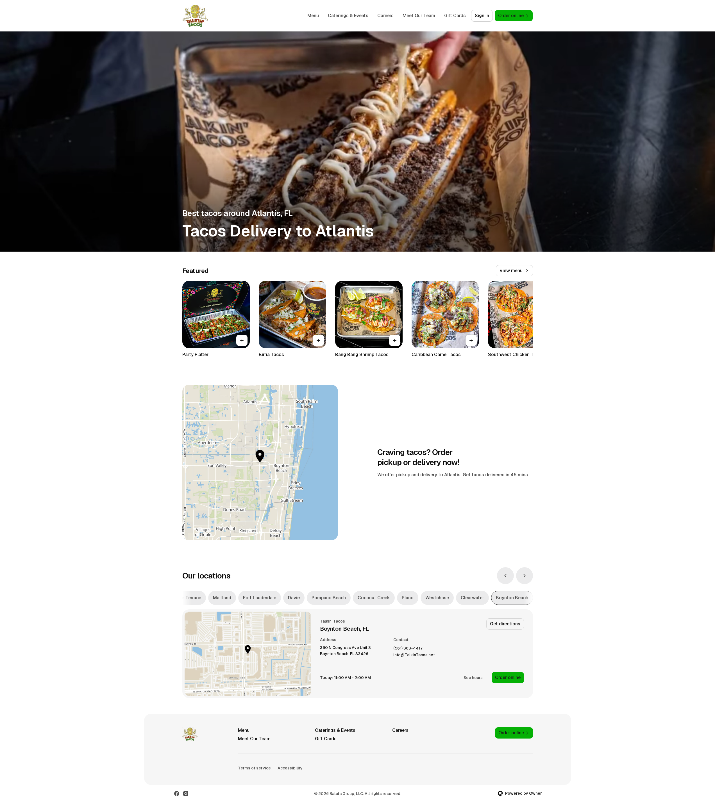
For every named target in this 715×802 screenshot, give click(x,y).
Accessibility (290, 768)
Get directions (505, 624)
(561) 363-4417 (408, 648)
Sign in (482, 16)
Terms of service (254, 768)
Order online (508, 677)
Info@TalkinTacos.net (414, 655)
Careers (385, 16)
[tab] (185, 598)
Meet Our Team (419, 16)
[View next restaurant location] (524, 575)
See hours (473, 677)
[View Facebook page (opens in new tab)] (176, 793)
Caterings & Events (348, 16)
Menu (313, 16)
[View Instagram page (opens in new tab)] (185, 793)
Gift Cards (455, 16)
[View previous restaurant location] (505, 575)
